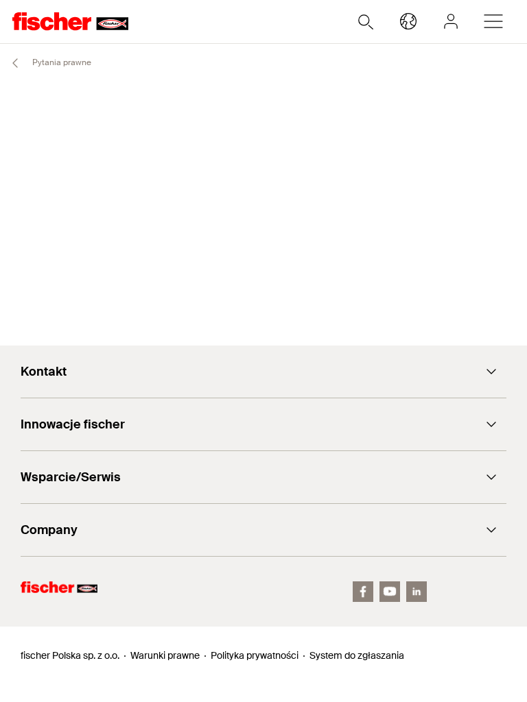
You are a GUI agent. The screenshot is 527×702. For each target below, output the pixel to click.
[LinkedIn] (416, 591)
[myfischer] (451, 21)
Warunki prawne (165, 655)
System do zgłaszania (356, 655)
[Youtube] (389, 591)
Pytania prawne (60, 62)
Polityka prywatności (254, 655)
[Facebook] (363, 591)
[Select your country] (408, 21)
